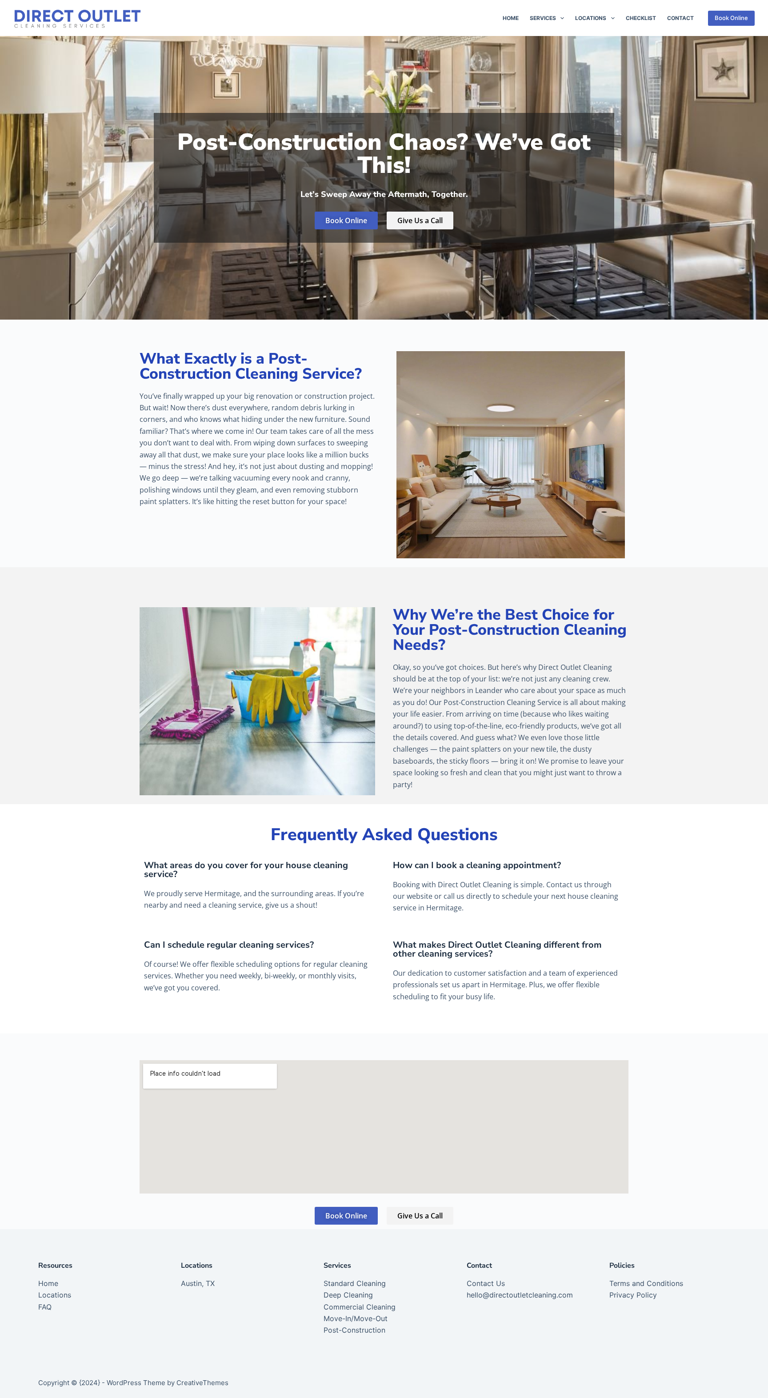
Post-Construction (354, 1330)
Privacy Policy (633, 1294)
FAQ (45, 1306)
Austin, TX (198, 1283)
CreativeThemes (202, 1382)
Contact (680, 18)
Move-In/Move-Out (356, 1318)
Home (511, 18)
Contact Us (486, 1283)
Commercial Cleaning (360, 1306)
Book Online (731, 17)
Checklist (641, 18)
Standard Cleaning (355, 1283)
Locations (590, 18)
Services (543, 18)
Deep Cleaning (348, 1294)
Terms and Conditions (646, 1283)
